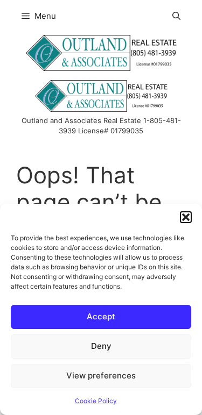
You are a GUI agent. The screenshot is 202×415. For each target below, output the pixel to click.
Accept (101, 316)
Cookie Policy (96, 401)
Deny (101, 346)
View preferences (101, 375)
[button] (185, 217)
